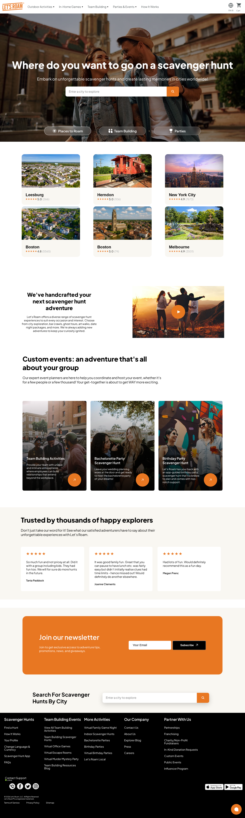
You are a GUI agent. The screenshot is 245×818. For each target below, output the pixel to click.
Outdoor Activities (40, 7)
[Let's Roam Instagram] (36, 786)
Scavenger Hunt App (17, 755)
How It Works (150, 7)
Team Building (97, 7)
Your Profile (11, 740)
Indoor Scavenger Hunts (99, 733)
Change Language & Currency (17, 748)
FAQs (7, 762)
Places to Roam (70, 131)
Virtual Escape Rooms (58, 752)
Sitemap (50, 803)
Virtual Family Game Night (100, 727)
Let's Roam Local (95, 759)
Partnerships (172, 727)
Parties (180, 131)
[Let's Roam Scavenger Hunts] (13, 6)
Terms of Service (12, 803)
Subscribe (187, 645)
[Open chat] (236, 809)
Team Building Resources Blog (60, 767)
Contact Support (15, 778)
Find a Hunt (11, 727)
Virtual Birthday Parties (98, 752)
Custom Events (173, 755)
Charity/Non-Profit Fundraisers (176, 742)
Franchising (171, 733)
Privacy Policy (32, 803)
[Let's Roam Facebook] (20, 786)
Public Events (172, 762)
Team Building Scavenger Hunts (60, 738)
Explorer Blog (132, 740)
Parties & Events (123, 7)
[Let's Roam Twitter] (28, 786)
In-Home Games (70, 7)
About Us (130, 733)
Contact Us (131, 727)
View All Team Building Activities (58, 729)
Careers (129, 752)
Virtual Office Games (57, 746)
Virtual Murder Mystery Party (61, 758)
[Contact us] (12, 786)
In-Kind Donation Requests (181, 749)
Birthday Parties (94, 746)
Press (127, 746)
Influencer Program (176, 768)
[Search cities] (173, 92)
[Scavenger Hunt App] (214, 789)
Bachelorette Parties (97, 740)
